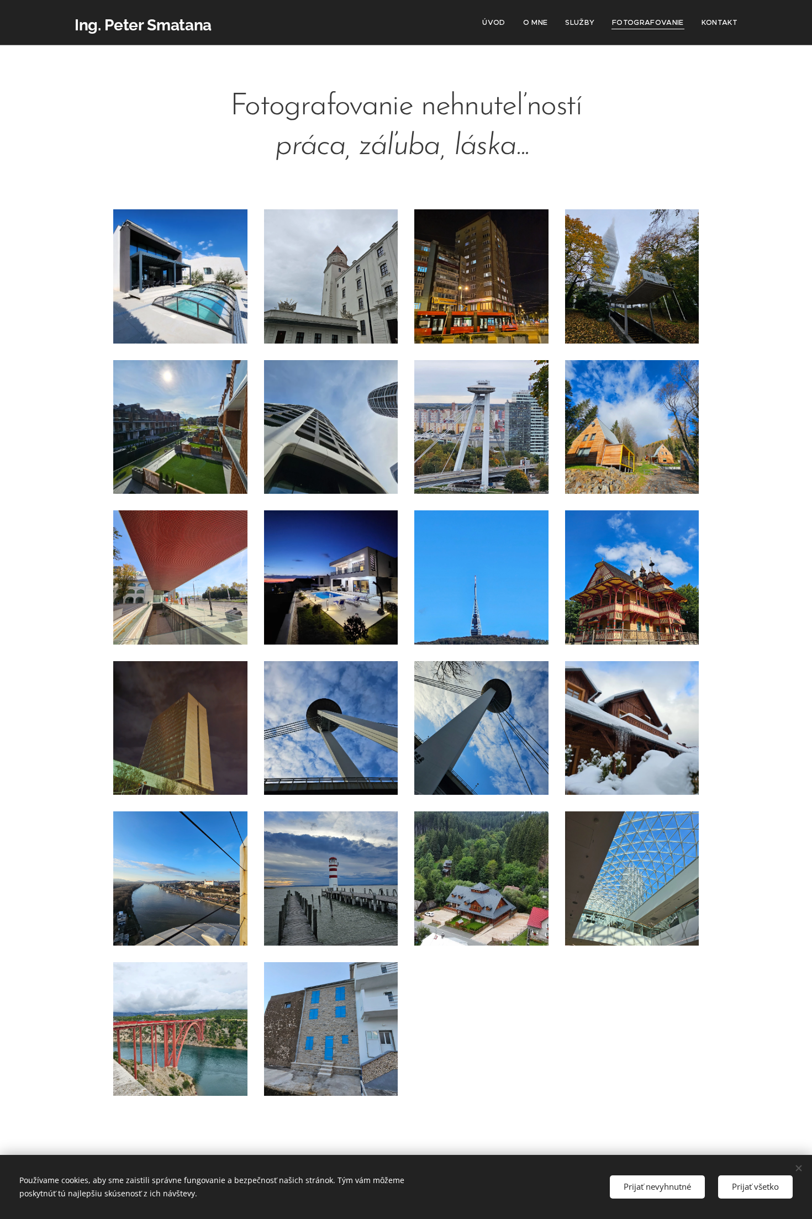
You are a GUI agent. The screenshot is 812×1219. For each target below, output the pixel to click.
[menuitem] (496, 22)
